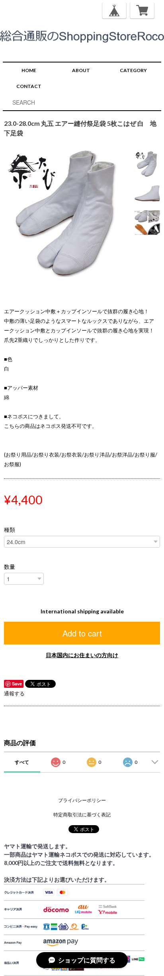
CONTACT (28, 86)
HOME (28, 70)
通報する (14, 693)
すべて (22, 762)
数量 (9, 567)
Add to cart (82, 633)
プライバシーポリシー (82, 800)
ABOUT (81, 70)
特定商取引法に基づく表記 (82, 815)
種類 (9, 530)
